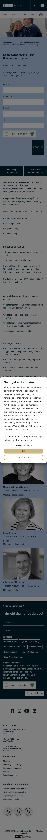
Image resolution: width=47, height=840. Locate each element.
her (30, 440)
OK (23, 451)
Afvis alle (23, 457)
